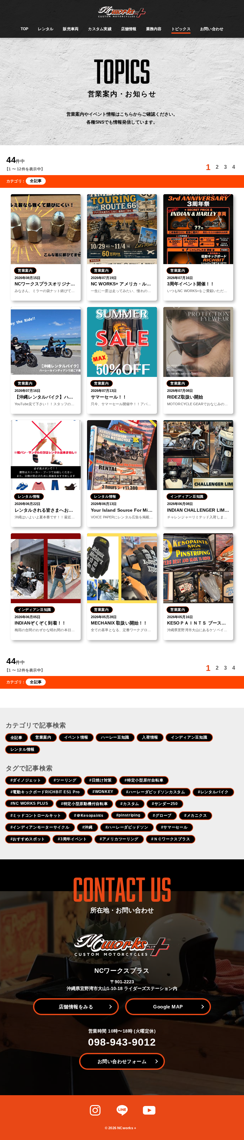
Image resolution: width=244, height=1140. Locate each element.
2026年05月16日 (180, 617)
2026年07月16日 (180, 278)
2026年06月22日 (27, 504)
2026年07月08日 (180, 391)
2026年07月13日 (104, 391)
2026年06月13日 (104, 504)
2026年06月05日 (27, 617)
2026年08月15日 (27, 278)
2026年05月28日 (104, 617)
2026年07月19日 (104, 278)
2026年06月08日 (180, 504)
